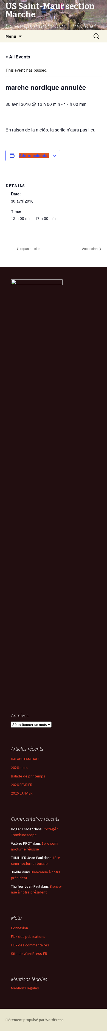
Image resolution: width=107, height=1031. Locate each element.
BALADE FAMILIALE (25, 759)
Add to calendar (34, 155)
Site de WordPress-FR (29, 953)
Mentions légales (25, 988)
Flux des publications (28, 936)
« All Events (17, 56)
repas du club (30, 248)
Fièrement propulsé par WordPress (34, 1019)
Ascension (90, 248)
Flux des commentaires (30, 945)
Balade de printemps (28, 776)
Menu (10, 36)
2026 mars (19, 767)
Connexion (19, 927)
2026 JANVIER (22, 793)
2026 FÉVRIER (21, 784)
